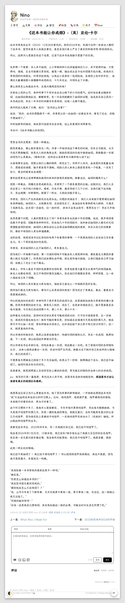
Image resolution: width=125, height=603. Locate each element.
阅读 (51, 512)
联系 (32, 590)
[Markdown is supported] (15, 560)
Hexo (91, 593)
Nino (25, 15)
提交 (107, 560)
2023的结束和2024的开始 (100, 519)
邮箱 (50, 529)
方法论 (57, 512)
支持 (39, 590)
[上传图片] (24, 560)
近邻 (52, 590)
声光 (73, 512)
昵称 (16, 529)
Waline (106, 582)
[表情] (19, 560)
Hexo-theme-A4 (106, 593)
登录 (97, 560)
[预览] (28, 560)
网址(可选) (84, 529)
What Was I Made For (33, 519)
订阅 (45, 590)
